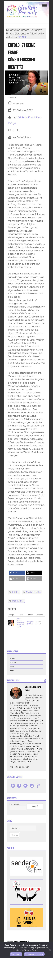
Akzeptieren (16, 954)
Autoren (13, 658)
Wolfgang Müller (29, 622)
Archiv (12, 666)
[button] (17, 573)
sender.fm (38, 786)
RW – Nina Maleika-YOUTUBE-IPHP (20, 622)
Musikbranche (33, 591)
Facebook (19, 786)
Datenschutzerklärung (34, 954)
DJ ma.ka (24, 761)
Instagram (32, 786)
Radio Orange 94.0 (32, 720)
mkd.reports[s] (16, 743)
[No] (49, 950)
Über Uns (13, 662)
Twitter (25, 786)
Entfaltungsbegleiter (18, 705)
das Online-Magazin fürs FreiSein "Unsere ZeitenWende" (24, 747)
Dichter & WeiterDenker (20, 707)
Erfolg (15, 591)
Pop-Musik (17, 600)
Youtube (13, 786)
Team (12, 670)
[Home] (22, 11)
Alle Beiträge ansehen (19, 766)
